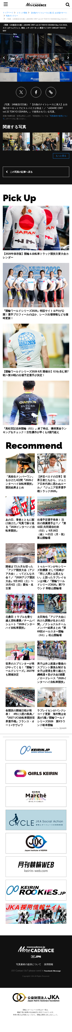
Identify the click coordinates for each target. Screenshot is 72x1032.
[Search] (68, 4)
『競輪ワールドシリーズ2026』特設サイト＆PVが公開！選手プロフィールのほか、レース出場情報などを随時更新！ (35, 314)
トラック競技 (22, 13)
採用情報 (48, 964)
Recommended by (51, 728)
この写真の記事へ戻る (21, 172)
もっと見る (61, 156)
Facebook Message (52, 971)
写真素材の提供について (28, 964)
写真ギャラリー (12, 16)
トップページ (8, 13)
